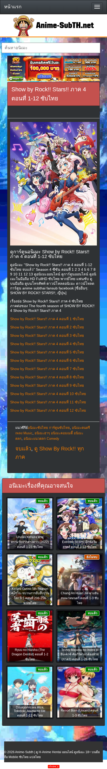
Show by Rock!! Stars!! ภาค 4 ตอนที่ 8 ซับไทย (47, 377)
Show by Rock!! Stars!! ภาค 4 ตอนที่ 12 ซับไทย (48, 410)
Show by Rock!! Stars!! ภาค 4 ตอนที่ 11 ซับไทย (48, 402)
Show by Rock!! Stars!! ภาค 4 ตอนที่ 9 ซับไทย (47, 385)
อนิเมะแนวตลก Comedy (41, 439)
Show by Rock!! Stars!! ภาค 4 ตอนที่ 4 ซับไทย (47, 344)
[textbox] (51, 48)
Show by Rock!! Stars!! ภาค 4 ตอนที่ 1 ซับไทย (47, 319)
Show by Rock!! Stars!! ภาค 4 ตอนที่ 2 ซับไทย (47, 327)
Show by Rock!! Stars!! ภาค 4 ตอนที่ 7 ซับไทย (47, 369)
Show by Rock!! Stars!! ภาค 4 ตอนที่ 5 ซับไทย (47, 352)
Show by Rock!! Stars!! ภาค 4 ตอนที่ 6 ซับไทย (47, 360)
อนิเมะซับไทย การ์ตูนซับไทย (49, 428)
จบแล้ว (23, 448)
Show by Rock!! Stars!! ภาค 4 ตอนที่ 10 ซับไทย (48, 394)
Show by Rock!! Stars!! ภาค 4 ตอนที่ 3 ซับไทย (47, 335)
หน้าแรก (13, 6)
